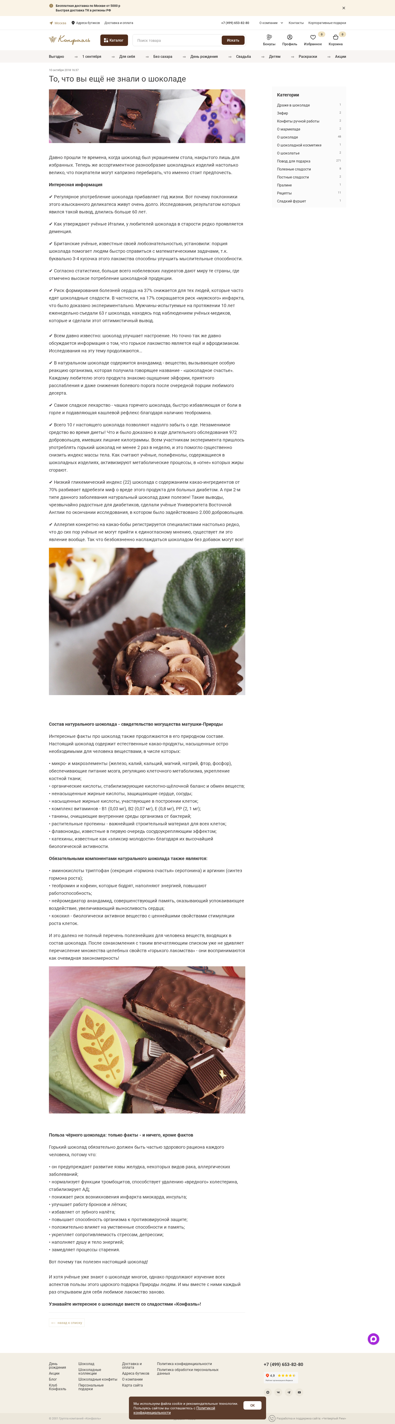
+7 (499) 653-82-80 (283, 1364)
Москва (60, 23)
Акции (340, 56)
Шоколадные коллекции (89, 1371)
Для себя (127, 56)
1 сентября (91, 56)
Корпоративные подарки (327, 23)
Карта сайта (132, 1385)
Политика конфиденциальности (184, 1364)
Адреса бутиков (88, 23)
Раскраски (308, 56)
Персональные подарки (91, 1387)
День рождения (204, 56)
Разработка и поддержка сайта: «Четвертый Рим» (311, 1418)
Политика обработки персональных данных (188, 1371)
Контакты (296, 23)
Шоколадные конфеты (97, 1379)
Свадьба (243, 56)
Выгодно (56, 56)
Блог (53, 1379)
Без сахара (162, 56)
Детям (274, 56)
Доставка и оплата (118, 23)
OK (252, 1405)
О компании (268, 23)
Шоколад (86, 1364)
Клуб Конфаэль (57, 1387)
